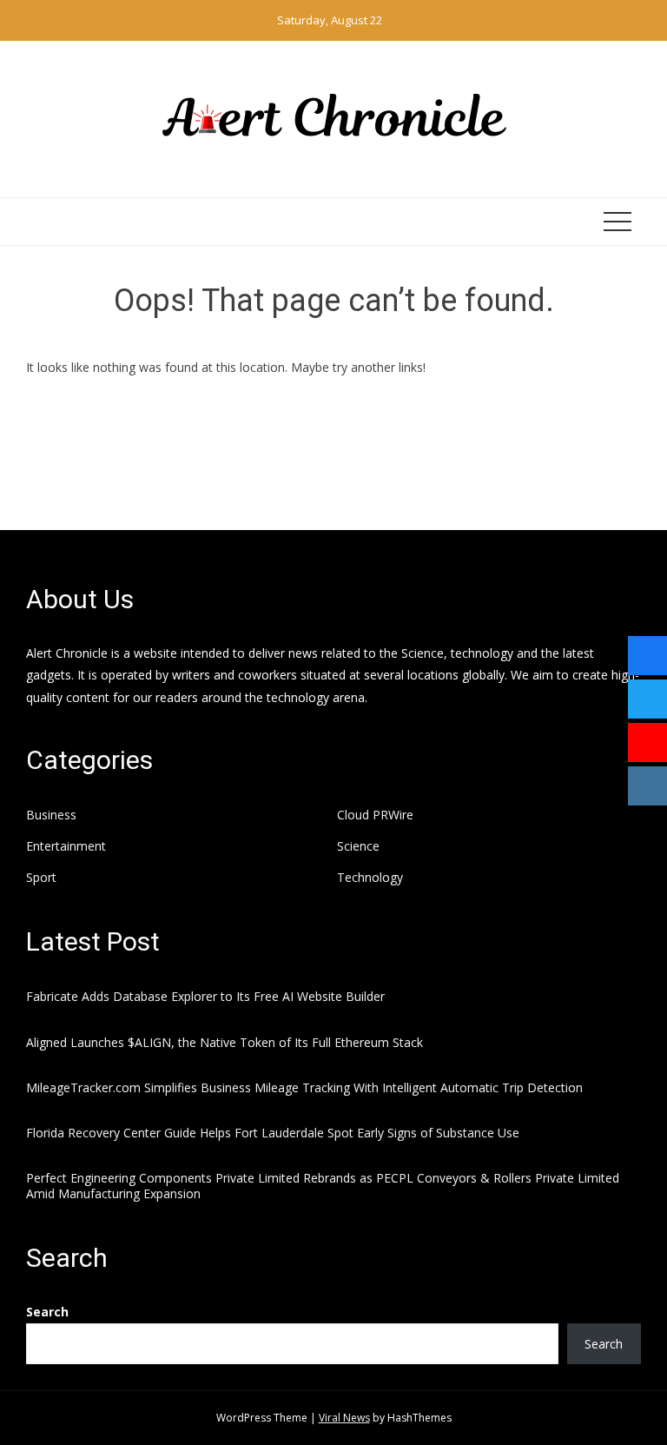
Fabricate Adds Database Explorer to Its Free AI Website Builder (205, 996)
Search (47, 1311)
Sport (41, 877)
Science (358, 846)
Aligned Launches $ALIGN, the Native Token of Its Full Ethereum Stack (224, 1042)
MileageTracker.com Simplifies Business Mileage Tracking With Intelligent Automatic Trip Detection (304, 1087)
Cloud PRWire (375, 815)
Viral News (344, 1417)
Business (51, 815)
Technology (370, 877)
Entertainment (66, 846)
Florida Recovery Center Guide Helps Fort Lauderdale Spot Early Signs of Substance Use (272, 1132)
